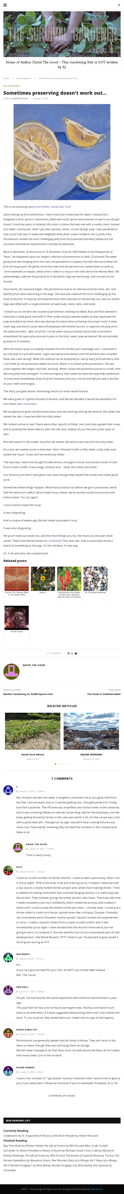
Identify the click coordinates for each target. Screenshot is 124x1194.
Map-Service (97, 1189)
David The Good (20, 98)
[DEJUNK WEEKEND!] (91, 731)
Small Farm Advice (32, 754)
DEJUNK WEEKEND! (91, 754)
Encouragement (24, 78)
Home (6, 78)
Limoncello (29, 404)
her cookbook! (53, 541)
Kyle (19, 867)
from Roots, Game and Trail (53, 206)
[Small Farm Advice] (32, 731)
